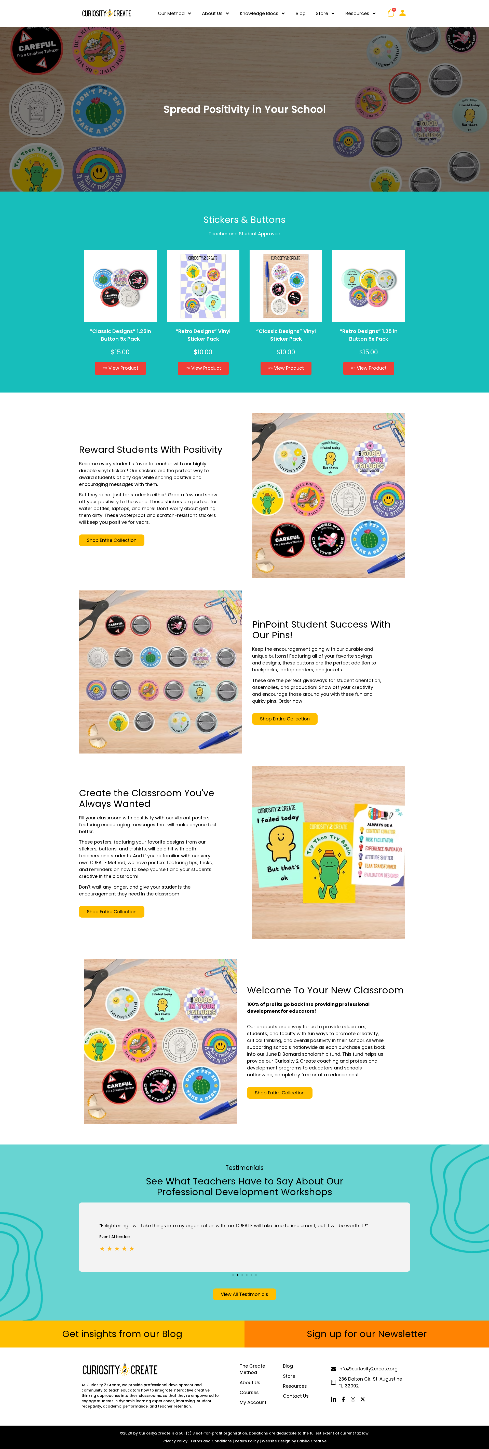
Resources (357, 13)
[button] (120, 368)
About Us (212, 13)
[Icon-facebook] (343, 1399)
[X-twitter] (363, 1399)
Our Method (171, 13)
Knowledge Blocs (259, 13)
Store (322, 13)
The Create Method (252, 1369)
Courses (249, 1392)
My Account (253, 1402)
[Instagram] (353, 1399)
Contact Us (296, 1396)
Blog (301, 13)
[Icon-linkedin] (333, 1399)
